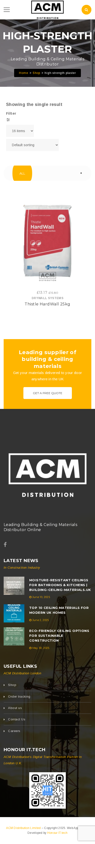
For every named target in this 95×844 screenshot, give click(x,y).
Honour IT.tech (57, 833)
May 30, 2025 (40, 648)
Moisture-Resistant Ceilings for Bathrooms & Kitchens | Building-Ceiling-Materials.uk (60, 585)
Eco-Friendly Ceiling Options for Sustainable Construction (59, 635)
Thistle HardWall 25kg (47, 304)
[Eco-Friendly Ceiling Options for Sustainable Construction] (14, 636)
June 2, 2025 (40, 620)
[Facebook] (5, 545)
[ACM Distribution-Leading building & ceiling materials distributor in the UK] (48, 9)
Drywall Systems (48, 298)
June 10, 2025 (41, 597)
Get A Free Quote (47, 393)
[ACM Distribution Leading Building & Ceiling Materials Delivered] (47, 473)
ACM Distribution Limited (24, 828)
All (22, 173)
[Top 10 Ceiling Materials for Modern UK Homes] (14, 613)
